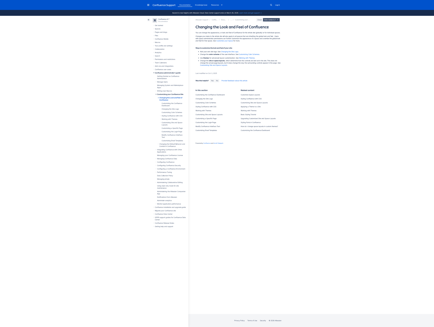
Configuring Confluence (165, 162)
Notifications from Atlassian (167, 197)
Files (156, 35)
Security (263, 320)
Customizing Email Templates (172, 141)
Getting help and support (164, 226)
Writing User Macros (164, 91)
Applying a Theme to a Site (251, 107)
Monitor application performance (169, 204)
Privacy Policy (239, 320)
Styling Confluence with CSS (172, 116)
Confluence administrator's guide (167, 73)
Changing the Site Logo (170, 109)
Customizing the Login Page (172, 131)
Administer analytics (164, 200)
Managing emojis (163, 179)
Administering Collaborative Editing (170, 182)
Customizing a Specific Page (172, 128)
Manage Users (162, 82)
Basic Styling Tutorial (248, 114)
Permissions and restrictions (165, 59)
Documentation (185, 5)
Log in (277, 5)
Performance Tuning (164, 172)
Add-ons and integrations (164, 66)
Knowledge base (201, 5)
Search (271, 5)
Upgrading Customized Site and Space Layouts (258, 118)
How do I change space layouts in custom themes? (259, 126)
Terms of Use (252, 320)
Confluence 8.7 (163, 19)
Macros (157, 42)
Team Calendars (161, 63)
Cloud (259, 20)
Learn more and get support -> (250, 13)
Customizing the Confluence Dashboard (210, 95)
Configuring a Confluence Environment (171, 169)
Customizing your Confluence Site (170, 94)
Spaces (157, 29)
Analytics (158, 52)
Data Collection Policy (165, 176)
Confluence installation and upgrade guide (170, 207)
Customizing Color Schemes (172, 112)
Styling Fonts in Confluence (251, 122)
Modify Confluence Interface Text (208, 126)
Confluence (207, 143)
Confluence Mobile (161, 39)
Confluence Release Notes (164, 223)
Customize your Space (224, 41)
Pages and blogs (161, 32)
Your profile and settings (164, 46)
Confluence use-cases (163, 69)
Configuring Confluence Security (169, 165)
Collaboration (159, 49)
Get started (159, 25)
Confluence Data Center (163, 214)
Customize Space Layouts (250, 95)
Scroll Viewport (218, 143)
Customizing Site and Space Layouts (213, 65)
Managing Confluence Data (167, 159)
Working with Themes (169, 119)
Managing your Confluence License (170, 155)
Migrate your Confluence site (165, 211)
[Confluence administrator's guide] (231, 20)
